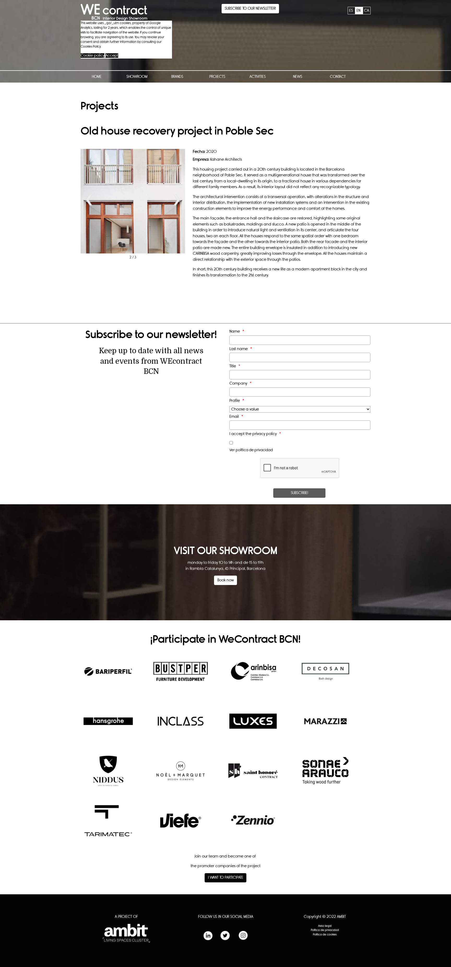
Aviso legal (324, 926)
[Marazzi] (325, 725)
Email (234, 416)
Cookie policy (92, 55)
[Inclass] (180, 725)
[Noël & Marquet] (180, 774)
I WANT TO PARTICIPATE (225, 877)
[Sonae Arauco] (325, 774)
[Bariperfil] (108, 675)
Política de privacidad (325, 930)
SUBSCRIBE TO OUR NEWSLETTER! (250, 8)
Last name (238, 349)
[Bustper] (180, 675)
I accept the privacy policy (253, 434)
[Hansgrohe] (108, 725)
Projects (217, 76)
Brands (177, 76)
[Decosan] (325, 675)
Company (238, 383)
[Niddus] (108, 774)
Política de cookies (325, 934)
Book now (225, 580)
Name (234, 331)
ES (351, 10)
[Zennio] (253, 824)
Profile (234, 400)
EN (359, 10)
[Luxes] (253, 725)
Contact (338, 76)
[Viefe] (180, 824)
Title (232, 366)
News (297, 76)
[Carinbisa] (253, 675)
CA (366, 10)
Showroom (136, 76)
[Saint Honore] (253, 774)
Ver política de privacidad (251, 450)
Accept (111, 55)
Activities (258, 76)
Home (97, 76)
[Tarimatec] (108, 824)
